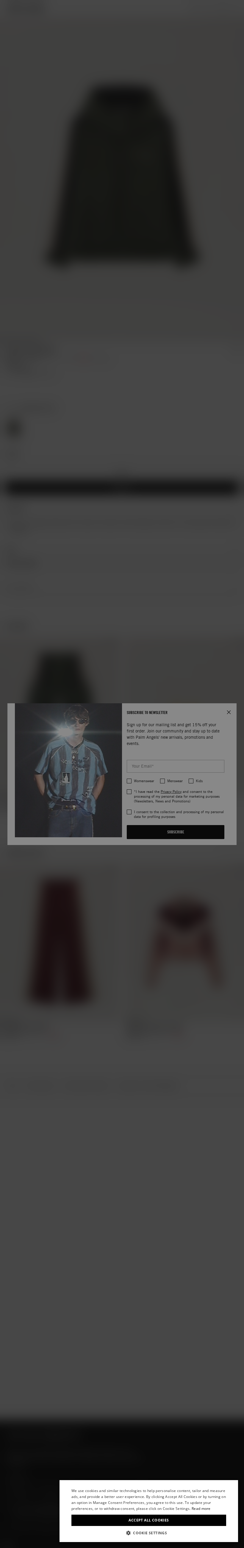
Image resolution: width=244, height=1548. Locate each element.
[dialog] (149, 1511)
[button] (148, 1533)
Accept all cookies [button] (149, 1520)
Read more (201, 1508)
